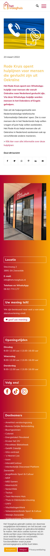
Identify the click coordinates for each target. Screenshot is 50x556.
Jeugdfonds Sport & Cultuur (19, 474)
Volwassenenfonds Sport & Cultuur (23, 511)
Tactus (8, 492)
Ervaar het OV (12, 441)
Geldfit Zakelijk (13, 448)
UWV (8, 503)
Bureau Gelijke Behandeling (19, 426)
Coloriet (9, 433)
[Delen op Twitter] (14, 161)
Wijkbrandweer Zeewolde (18, 518)
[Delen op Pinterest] (28, 161)
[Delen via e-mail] (42, 161)
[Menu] (42, 5)
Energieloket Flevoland (17, 437)
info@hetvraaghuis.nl (15, 279)
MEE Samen (11, 481)
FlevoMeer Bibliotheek (16, 444)
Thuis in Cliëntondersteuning (20, 500)
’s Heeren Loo (12, 455)
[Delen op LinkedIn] (35, 161)
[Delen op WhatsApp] (21, 161)
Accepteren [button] (10, 549)
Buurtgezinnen (13, 429)
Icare (8, 459)
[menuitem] (36, 5)
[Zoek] (36, 5)
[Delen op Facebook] (7, 161)
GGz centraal (12, 452)
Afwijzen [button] (23, 549)
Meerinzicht (11, 485)
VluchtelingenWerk (15, 507)
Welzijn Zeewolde (14, 514)
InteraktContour (13, 463)
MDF (7, 477)
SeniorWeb (11, 488)
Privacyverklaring (37, 549)
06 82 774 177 (11, 289)
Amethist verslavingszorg (18, 422)
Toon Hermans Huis (15, 496)
